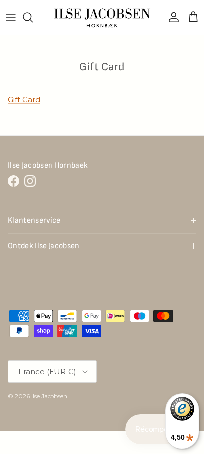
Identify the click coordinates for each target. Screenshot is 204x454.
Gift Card (24, 99)
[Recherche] (33, 17)
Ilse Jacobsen (49, 396)
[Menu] (11, 17)
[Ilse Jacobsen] (102, 17)
